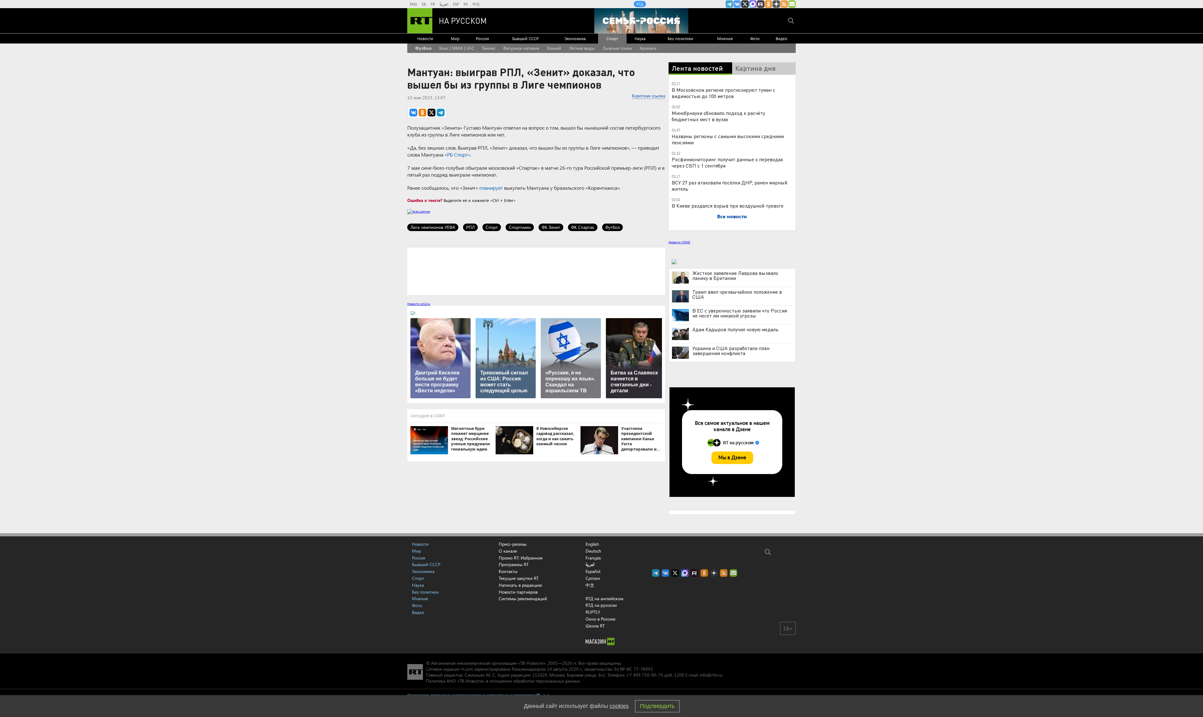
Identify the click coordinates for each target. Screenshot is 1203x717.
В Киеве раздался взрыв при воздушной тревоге (728, 205)
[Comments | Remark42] (536, 270)
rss (784, 4)
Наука (640, 38)
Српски (593, 578)
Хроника (647, 48)
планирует (491, 187)
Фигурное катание (521, 48)
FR (433, 4)
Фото (755, 38)
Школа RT (595, 626)
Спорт (612, 38)
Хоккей (554, 48)
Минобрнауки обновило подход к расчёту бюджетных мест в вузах (718, 116)
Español (593, 571)
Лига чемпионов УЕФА (432, 227)
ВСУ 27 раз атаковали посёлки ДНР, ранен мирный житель (729, 185)
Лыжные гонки (617, 48)
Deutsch (593, 551)
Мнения (725, 38)
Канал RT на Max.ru (753, 4)
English (592, 544)
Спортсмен (520, 227)
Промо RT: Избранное (521, 558)
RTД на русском (601, 605)
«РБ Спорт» (457, 154)
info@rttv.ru (711, 675)
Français (593, 558)
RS (466, 4)
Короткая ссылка (648, 96)
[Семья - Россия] (641, 20)
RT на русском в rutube (760, 4)
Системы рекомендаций (523, 598)
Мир (455, 38)
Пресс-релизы (513, 544)
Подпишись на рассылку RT (792, 4)
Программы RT (514, 564)
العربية (444, 4)
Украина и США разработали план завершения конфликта (730, 351)
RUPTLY (593, 612)
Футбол (423, 48)
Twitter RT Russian (745, 4)
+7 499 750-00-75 (644, 675)
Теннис (488, 48)
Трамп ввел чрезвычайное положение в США (737, 294)
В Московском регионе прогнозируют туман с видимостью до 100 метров (723, 92)
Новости (425, 38)
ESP (456, 4)
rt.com (467, 669)
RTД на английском (604, 598)
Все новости (732, 216)
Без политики (680, 38)
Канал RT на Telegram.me (729, 4)
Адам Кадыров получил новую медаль (735, 329)
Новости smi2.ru (418, 304)
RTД (640, 4)
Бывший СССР (525, 38)
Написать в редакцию (520, 585)
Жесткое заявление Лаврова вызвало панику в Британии (735, 276)
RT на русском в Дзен (776, 4)
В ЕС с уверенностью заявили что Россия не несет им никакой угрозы (739, 313)
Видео (781, 38)
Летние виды (582, 48)
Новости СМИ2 (679, 242)
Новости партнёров (518, 592)
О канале (508, 551)
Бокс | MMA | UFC (456, 48)
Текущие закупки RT (519, 578)
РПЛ (470, 227)
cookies (619, 706)
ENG (413, 4)
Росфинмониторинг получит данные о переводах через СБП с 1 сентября (727, 162)
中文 (476, 4)
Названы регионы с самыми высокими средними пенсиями (728, 139)
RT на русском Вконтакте (737, 4)
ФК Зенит (551, 227)
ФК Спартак (582, 227)
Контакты (508, 571)
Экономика (575, 38)
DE (424, 4)
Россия (482, 38)
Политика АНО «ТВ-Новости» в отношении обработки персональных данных (503, 681)
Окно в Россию (600, 619)
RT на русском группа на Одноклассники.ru (768, 4)
